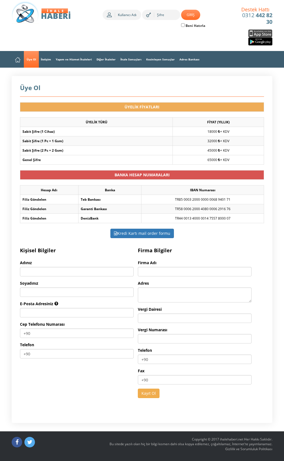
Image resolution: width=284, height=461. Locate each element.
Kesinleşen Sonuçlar (160, 59)
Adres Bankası (189, 59)
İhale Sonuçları (130, 59)
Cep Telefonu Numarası (42, 324)
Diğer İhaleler (106, 59)
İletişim (46, 59)
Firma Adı (147, 262)
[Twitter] (29, 442)
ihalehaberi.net (231, 439)
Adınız (26, 262)
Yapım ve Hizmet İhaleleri (74, 59)
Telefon (27, 344)
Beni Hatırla (195, 25)
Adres (143, 283)
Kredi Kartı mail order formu (143, 233)
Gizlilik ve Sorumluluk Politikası (248, 449)
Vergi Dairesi (150, 309)
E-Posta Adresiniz (37, 303)
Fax (141, 370)
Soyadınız (29, 283)
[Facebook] (17, 442)
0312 (257, 16)
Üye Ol (31, 59)
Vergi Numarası (152, 329)
